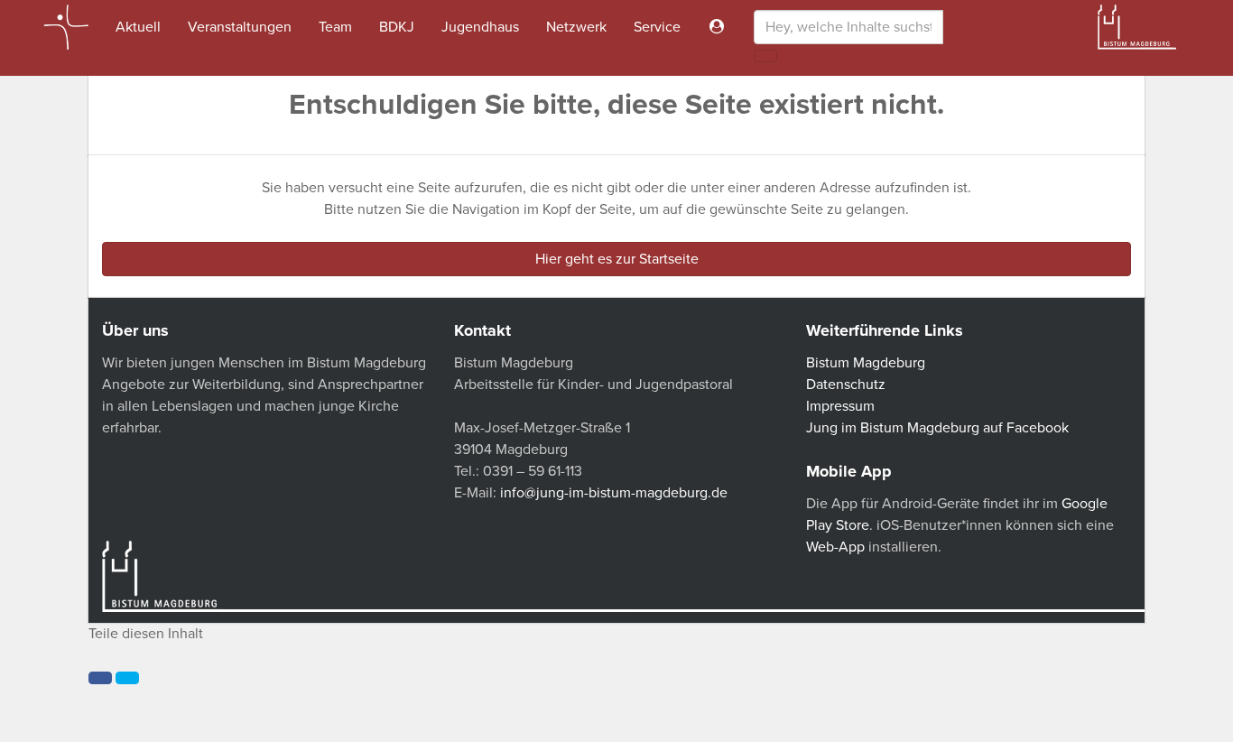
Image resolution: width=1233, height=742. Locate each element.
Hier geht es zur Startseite (617, 259)
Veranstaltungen (240, 27)
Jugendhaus (480, 27)
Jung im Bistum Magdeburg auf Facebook (937, 428)
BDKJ (396, 27)
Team (335, 27)
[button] (100, 678)
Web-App (835, 547)
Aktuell (138, 27)
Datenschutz (845, 385)
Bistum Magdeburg (865, 363)
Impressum (840, 406)
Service (657, 27)
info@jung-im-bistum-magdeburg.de (614, 493)
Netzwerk (576, 27)
